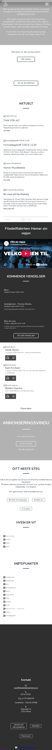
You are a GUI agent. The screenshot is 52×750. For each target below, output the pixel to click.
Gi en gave (26, 509)
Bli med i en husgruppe (18, 500)
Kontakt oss (38, 500)
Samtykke (35, 726)
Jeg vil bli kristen (26, 83)
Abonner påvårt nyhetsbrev (19, 726)
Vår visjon (26, 59)
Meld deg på (8, 209)
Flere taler (26, 408)
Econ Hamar (26, 443)
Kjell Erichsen (12, 367)
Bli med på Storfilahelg (16, 194)
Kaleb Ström (12, 349)
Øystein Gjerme (13, 388)
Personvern (26, 736)
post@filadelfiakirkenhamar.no (26, 688)
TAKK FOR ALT (11, 120)
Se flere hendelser (26, 335)
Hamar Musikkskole (14, 167)
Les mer (6, 131)
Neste (29, 219)
